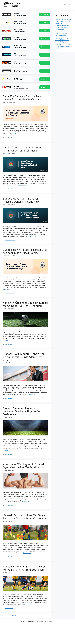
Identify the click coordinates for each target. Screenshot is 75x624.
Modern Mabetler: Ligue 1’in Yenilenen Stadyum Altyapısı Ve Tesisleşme (21, 411)
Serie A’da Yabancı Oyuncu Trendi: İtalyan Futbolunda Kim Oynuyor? (23, 98)
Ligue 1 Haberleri (9, 344)
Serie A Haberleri (9, 137)
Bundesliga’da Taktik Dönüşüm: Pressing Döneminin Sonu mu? (21, 200)
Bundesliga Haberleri (10, 240)
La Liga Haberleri (9, 188)
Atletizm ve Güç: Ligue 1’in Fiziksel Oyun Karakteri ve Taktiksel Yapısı (23, 466)
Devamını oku (19, 134)
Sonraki (13, 615)
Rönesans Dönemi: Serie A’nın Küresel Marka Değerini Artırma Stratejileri (25, 568)
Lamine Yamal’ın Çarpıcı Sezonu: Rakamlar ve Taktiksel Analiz (22, 149)
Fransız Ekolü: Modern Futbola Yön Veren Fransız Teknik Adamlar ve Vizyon (24, 357)
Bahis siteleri (67, 4)
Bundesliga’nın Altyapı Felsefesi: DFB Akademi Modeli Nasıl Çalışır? (25, 251)
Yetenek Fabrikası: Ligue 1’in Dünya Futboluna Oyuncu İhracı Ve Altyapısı (25, 517)
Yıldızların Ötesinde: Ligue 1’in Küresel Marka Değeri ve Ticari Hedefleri (25, 304)
